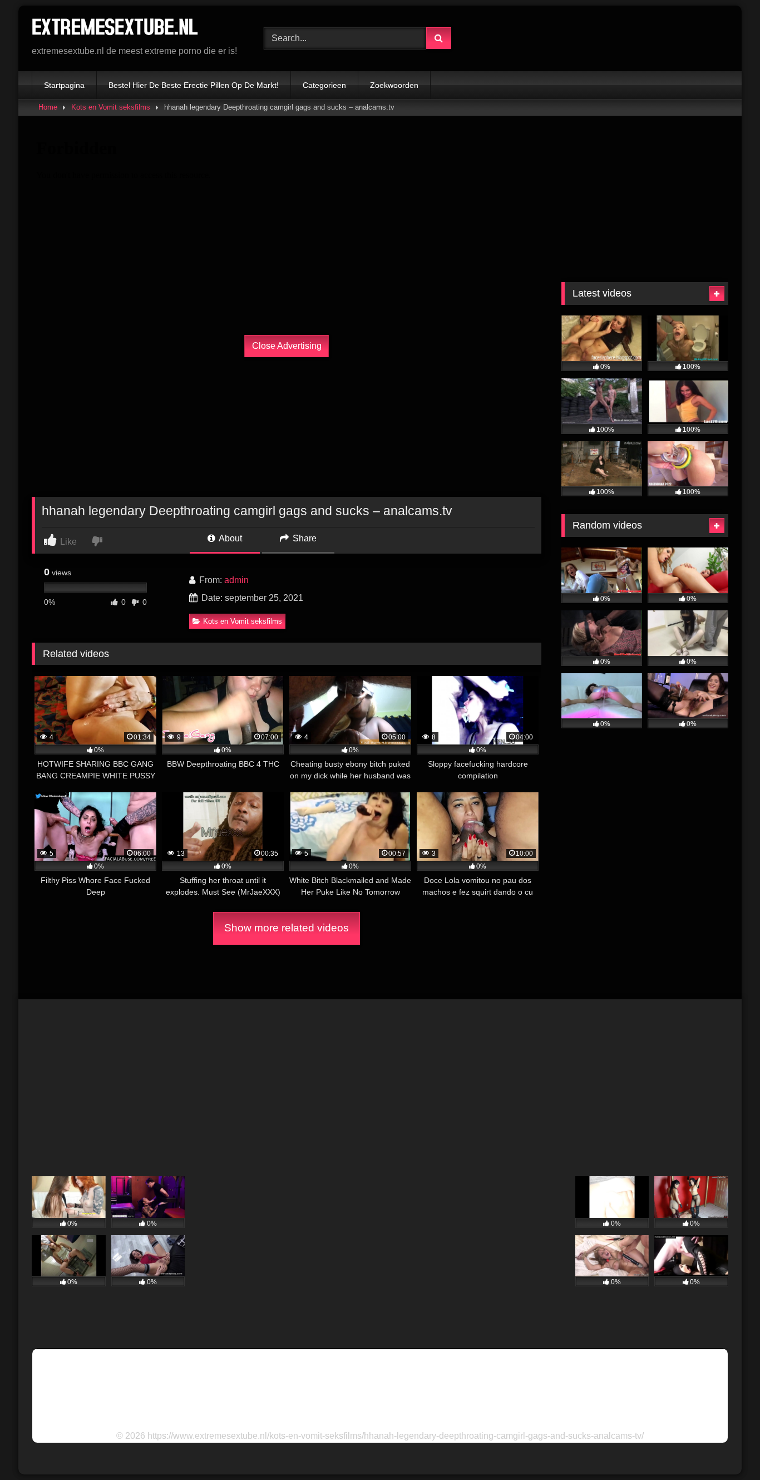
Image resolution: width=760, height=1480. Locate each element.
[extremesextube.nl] (115, 29)
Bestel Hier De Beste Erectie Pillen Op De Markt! (193, 85)
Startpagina (64, 85)
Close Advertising (287, 346)
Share (303, 538)
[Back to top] (725, 1447)
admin (236, 580)
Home (47, 107)
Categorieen (324, 85)
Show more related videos (286, 928)
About (229, 538)
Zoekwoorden (394, 85)
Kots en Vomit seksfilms (110, 107)
